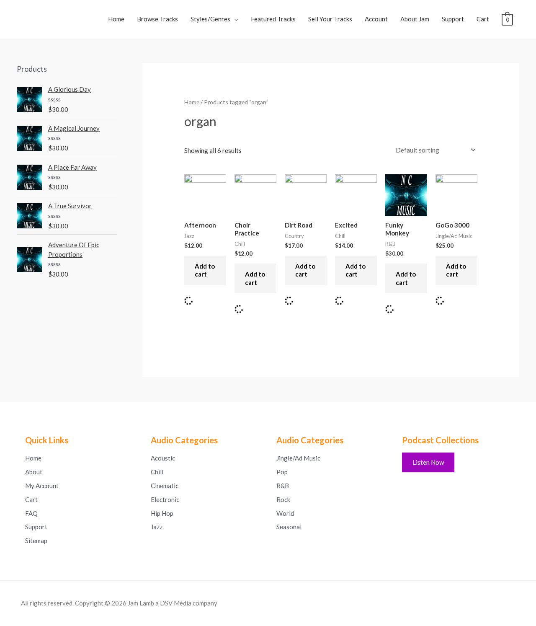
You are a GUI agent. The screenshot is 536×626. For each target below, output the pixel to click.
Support (453, 19)
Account (376, 19)
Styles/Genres (210, 19)
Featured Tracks (273, 19)
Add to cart (205, 270)
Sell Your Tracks (330, 19)
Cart (483, 19)
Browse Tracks (157, 19)
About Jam (414, 19)
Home (116, 19)
